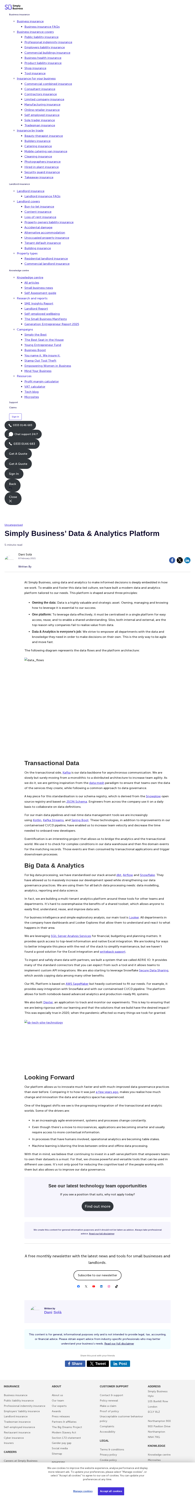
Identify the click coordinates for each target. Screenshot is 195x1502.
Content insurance (37, 212)
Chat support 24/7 (23, 436)
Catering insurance (38, 146)
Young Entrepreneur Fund (42, 345)
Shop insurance (35, 68)
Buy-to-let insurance (39, 206)
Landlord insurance (19, 184)
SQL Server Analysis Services (71, 936)
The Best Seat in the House (44, 340)
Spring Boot (80, 820)
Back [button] (12, 484)
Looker (134, 917)
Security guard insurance (42, 172)
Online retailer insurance (42, 110)
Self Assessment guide (40, 293)
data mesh (96, 783)
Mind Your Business (37, 371)
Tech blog (31, 392)
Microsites (31, 397)
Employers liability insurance (44, 47)
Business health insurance (42, 58)
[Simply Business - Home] (14, 7)
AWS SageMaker (77, 984)
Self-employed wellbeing (42, 314)
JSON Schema (76, 801)
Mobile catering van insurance (45, 151)
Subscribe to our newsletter (97, 1275)
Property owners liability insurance (49, 222)
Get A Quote (18, 453)
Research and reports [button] (32, 298)
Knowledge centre (19, 270)
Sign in (15, 416)
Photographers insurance (42, 161)
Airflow (128, 875)
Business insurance (19, 14)
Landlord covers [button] (28, 201)
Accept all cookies (111, 1491)
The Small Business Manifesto (45, 319)
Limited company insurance (44, 99)
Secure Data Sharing (153, 970)
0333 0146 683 (20, 427)
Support (13, 402)
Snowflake (147, 875)
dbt (118, 875)
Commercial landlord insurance (47, 263)
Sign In (14, 474)
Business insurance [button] (30, 21)
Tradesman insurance (39, 125)
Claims (13, 407)
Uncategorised (14, 525)
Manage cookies (83, 1491)
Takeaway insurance (38, 177)
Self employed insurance (41, 115)
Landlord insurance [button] (30, 191)
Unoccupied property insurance (46, 238)
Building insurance (37, 248)
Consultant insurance (39, 89)
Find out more (97, 1206)
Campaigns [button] (25, 329)
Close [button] (13, 497)
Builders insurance (37, 141)
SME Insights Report (38, 303)
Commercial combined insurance (48, 84)
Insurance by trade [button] (30, 130)
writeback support (112, 951)
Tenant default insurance (42, 243)
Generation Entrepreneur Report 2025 (51, 324)
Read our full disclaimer (101, 1233)
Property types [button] (27, 253)
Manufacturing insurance (42, 104)
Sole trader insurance (39, 120)
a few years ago (107, 1092)
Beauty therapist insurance (43, 136)
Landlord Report (36, 308)
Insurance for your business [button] (36, 78)
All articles (31, 282)
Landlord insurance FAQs (42, 196)
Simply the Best (35, 334)
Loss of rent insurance (40, 217)
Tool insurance (35, 73)
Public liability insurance (41, 37)
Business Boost (35, 350)
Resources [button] (24, 376)
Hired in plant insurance (41, 167)
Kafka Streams (53, 820)
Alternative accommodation (44, 232)
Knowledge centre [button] (30, 277)
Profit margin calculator (41, 381)
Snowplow (153, 796)
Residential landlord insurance (46, 258)
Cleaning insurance (38, 156)
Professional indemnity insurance (48, 42)
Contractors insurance (40, 94)
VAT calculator (34, 386)
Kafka (66, 772)
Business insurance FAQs (42, 26)
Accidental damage (38, 227)
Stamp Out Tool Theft (40, 360)
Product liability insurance (43, 63)
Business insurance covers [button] (35, 32)
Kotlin (37, 820)
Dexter (48, 1002)
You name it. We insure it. (42, 355)
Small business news (38, 288)
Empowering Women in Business (47, 366)
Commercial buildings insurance (47, 52)
